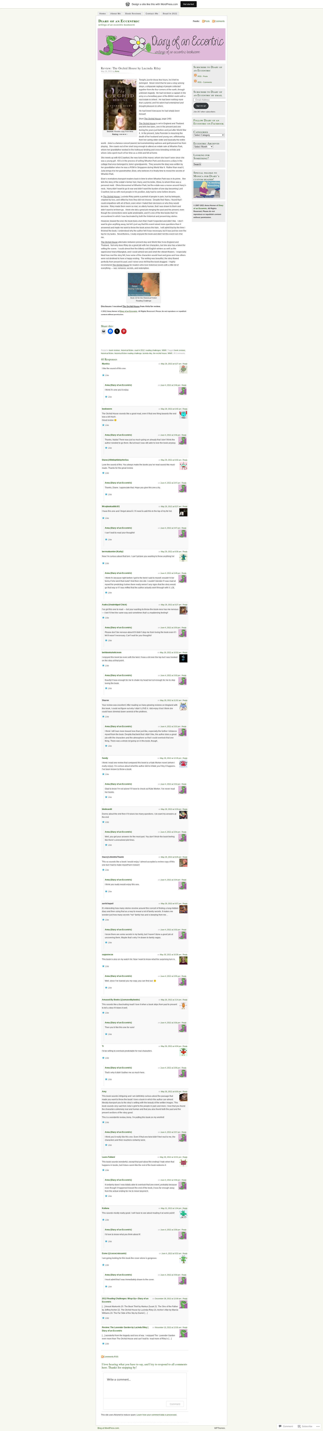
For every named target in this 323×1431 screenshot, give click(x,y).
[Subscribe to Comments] (195, 82)
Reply (185, 364)
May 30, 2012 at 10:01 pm (170, 1157)
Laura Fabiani (108, 1157)
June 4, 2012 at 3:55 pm (170, 930)
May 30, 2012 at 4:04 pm (171, 1046)
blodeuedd (107, 809)
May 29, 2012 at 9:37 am (171, 605)
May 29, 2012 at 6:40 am (171, 409)
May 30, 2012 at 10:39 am (170, 955)
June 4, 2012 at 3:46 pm (170, 385)
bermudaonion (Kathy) (112, 551)
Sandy (105, 758)
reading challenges (153, 350)
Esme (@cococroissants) (114, 1253)
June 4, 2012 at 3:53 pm (170, 784)
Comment (175, 1404)
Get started (188, 4)
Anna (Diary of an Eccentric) (118, 385)
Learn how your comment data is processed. (157, 1415)
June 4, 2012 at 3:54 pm (170, 832)
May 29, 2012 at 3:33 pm (171, 809)
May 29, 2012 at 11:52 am (170, 700)
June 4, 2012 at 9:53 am (171, 1253)
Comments (220, 21)
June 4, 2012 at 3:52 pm (170, 726)
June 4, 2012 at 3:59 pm (170, 1230)
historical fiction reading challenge (128, 353)
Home (102, 13)
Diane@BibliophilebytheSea (115, 460)
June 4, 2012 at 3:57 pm (170, 1132)
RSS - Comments (205, 82)
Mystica (106, 364)
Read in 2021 (170, 13)
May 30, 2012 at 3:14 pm (171, 1000)
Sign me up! (201, 106)
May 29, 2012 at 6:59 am (171, 460)
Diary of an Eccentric (119, 20)
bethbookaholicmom (111, 652)
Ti (103, 1046)
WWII (164, 350)
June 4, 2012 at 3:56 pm (170, 1023)
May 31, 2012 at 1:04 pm (171, 1208)
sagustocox (107, 954)
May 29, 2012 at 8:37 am (171, 506)
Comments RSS (111, 1357)
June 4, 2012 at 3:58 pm (170, 1180)
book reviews (114, 350)
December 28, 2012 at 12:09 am (168, 1299)
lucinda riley (147, 353)
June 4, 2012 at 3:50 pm (170, 628)
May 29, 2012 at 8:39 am (171, 552)
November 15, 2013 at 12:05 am (168, 1327)
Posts (207, 21)
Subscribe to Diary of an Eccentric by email (207, 93)
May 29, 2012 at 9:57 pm (171, 904)
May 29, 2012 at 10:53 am (170, 652)
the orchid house (160, 353)
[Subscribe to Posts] (195, 76)
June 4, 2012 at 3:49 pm (170, 573)
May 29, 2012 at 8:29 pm (171, 857)
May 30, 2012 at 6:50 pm (171, 1092)
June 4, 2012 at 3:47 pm (170, 483)
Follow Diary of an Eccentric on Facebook (208, 121)
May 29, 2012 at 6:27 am (171, 364)
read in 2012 (139, 350)
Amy (104, 1091)
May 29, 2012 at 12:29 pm (170, 758)
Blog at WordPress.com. (108, 1428)
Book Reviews (133, 13)
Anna (117, 71)
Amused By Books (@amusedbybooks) (121, 1000)
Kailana (105, 1208)
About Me (115, 13)
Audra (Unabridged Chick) (114, 604)
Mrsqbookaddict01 (111, 506)
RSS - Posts (203, 76)
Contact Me (152, 13)
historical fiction (127, 350)
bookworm (107, 409)
